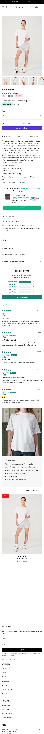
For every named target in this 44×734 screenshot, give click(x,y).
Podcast (4, 694)
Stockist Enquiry (7, 689)
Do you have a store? (8, 248)
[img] (6, 311)
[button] (7, 7)
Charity (4, 677)
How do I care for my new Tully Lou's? (13, 255)
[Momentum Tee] (22, 524)
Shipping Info (6, 705)
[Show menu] (3, 7)
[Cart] (41, 7)
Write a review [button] (22, 297)
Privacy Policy (33, 653)
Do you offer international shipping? (13, 261)
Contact (4, 668)
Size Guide (5, 681)
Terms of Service (6, 655)
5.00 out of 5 (27, 275)
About (4, 673)
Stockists (5, 685)
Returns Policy (7, 713)
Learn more (22, 207)
